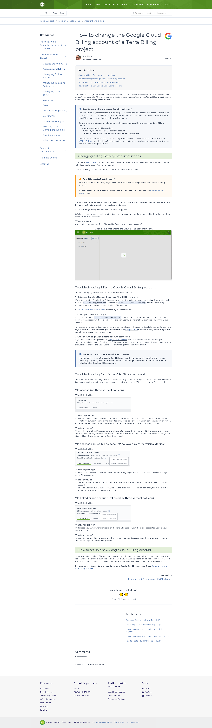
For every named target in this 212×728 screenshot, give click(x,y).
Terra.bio (88, 4)
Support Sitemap (110, 4)
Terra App (125, 4)
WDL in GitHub (85, 141)
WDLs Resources (47, 699)
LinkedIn (148, 696)
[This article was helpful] (121, 595)
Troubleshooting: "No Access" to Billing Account (98, 82)
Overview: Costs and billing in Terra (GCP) (143, 620)
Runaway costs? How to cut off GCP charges (150, 579)
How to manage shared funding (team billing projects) (145, 630)
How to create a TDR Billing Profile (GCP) (143, 641)
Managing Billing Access (52, 76)
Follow (168, 58)
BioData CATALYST (82, 692)
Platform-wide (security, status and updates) (51, 45)
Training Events (48, 158)
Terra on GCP (45, 688)
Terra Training (45, 703)
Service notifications (116, 699)
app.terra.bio (135, 722)
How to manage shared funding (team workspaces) (148, 636)
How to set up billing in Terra (92, 310)
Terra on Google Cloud (69, 21)
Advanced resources (54, 140)
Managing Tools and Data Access (54, 85)
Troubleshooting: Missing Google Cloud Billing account (101, 79)
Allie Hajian (88, 56)
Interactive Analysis (53, 121)
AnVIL (76, 688)
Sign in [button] (167, 4)
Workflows (49, 116)
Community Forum (48, 696)
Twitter (147, 688)
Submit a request (153, 4)
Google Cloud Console (117, 340)
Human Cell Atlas (81, 696)
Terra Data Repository (55, 110)
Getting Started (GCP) (55, 64)
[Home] (42, 4)
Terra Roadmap (46, 692)
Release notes (114, 695)
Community (137, 4)
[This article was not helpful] (126, 595)
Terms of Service (121, 722)
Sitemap (44, 164)
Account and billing (94, 21)
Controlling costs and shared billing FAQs (143, 625)
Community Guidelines (102, 722)
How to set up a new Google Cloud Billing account (100, 86)
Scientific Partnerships (47, 150)
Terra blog (44, 706)
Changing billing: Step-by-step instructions (96, 75)
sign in (84, 664)
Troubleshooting (52, 135)
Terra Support (47, 21)
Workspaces (49, 100)
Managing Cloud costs (52, 93)
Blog (98, 4)
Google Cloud (131, 329)
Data (45, 105)
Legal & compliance (116, 692)
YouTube (148, 692)
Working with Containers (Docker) (54, 128)
